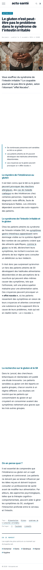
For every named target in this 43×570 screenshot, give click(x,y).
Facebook (18, 526)
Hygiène (6, 552)
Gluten (23, 520)
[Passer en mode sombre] (40, 4)
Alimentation (13, 520)
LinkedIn (27, 526)
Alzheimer (7, 549)
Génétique (27, 549)
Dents (17, 549)
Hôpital (37, 549)
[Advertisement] (21, 118)
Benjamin (5, 37)
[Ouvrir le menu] (3, 3)
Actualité (7, 13)
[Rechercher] (36, 4)
